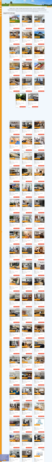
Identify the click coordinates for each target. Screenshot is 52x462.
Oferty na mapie (49, 6)
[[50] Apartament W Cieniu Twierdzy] (39, 281)
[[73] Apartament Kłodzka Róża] (27, 406)
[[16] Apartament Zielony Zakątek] (21, 97)
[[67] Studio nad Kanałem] (27, 375)
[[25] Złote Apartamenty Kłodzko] (27, 156)
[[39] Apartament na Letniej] (15, 234)
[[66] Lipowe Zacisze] (15, 375)
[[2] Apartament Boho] (27, 19)
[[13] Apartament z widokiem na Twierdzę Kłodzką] (15, 81)
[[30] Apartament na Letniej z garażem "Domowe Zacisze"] (15, 187)
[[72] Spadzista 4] (15, 406)
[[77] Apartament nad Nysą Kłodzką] (39, 422)
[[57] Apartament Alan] (15, 328)
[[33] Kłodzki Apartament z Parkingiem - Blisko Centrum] (15, 203)
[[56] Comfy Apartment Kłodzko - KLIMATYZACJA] (39, 313)
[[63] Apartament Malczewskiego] (15, 359)
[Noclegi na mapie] (1, 6)
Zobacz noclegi (16, 28)
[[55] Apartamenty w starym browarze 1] (27, 313)
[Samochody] (1, 13)
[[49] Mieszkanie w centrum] (27, 281)
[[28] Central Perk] (27, 172)
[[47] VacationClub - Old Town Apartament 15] (39, 266)
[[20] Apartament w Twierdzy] (39, 125)
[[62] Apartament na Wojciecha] (39, 344)
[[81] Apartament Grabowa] (15, 453)
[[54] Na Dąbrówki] (15, 313)
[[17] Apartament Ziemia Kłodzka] (33, 97)
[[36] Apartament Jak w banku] (15, 219)
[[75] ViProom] (15, 422)
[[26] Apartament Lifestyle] (39, 156)
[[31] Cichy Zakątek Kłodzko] (27, 187)
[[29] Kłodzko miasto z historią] (39, 172)
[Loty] (1, 10)
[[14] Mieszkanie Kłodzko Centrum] (27, 81)
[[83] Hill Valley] (39, 453)
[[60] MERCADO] (15, 344)
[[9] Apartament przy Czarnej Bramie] (39, 50)
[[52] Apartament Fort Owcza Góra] (27, 297)
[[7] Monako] (15, 50)
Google (3, 455)
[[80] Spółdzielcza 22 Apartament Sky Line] (39, 438)
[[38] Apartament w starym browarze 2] (39, 219)
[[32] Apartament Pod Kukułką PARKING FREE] (39, 187)
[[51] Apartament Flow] (15, 297)
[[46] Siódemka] (27, 266)
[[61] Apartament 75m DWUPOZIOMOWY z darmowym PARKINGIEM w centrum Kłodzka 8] (27, 344)
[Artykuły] (1, 8)
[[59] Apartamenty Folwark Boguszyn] (39, 328)
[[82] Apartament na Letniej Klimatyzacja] (27, 453)
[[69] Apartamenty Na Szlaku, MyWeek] (15, 391)
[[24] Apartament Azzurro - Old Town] (15, 156)
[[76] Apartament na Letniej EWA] (27, 422)
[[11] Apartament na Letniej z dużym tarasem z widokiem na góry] (27, 66)
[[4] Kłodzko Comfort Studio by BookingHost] (15, 34)
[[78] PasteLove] (15, 438)
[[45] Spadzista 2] (15, 266)
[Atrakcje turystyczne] (1, 15)
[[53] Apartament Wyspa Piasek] (39, 297)
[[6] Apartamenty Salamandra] (39, 34)
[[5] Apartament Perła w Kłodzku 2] (27, 34)
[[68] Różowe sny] (39, 375)
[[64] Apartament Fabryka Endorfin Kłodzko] (27, 359)
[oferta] (22, 24)
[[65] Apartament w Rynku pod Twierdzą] (39, 359)
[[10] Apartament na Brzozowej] (15, 66)
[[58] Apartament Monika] (27, 328)
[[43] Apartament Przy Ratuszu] (27, 250)
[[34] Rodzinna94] (27, 203)
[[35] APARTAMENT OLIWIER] (39, 203)
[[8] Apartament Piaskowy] (27, 50)
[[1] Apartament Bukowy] (15, 19)
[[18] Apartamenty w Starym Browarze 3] (15, 125)
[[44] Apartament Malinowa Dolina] (39, 250)
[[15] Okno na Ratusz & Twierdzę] (39, 81)
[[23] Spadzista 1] (39, 140)
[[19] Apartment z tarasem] (27, 125)
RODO (4, 459)
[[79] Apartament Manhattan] (27, 438)
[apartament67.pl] (1, 0)
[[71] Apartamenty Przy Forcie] (39, 391)
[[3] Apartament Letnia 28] (39, 19)
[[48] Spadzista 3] (15, 281)
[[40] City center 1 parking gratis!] (27, 234)
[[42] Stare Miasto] (15, 250)
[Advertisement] (27, 114)
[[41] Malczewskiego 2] (39, 234)
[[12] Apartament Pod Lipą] (39, 66)
